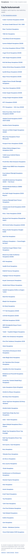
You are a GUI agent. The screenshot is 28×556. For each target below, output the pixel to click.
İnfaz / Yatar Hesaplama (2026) (12, 213)
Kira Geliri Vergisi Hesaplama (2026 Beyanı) (13, 194)
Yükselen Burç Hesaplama (10, 454)
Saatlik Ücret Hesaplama (10, 266)
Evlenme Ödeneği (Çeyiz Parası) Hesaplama (12, 201)
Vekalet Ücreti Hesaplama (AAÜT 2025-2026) (12, 119)
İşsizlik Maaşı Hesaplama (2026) (12, 72)
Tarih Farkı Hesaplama (9, 503)
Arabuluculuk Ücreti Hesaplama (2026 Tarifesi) (14, 208)
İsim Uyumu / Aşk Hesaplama (11, 444)
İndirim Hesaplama (8, 518)
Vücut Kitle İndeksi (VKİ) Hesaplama (13, 532)
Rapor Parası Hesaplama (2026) (12, 76)
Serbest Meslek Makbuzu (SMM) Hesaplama (12, 187)
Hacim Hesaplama (8, 489)
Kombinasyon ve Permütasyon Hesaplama (12, 474)
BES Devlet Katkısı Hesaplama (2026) (14, 225)
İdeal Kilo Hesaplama (9, 296)
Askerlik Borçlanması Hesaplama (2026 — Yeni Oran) (12, 181)
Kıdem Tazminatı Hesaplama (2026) (13, 19)
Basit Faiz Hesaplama (9, 236)
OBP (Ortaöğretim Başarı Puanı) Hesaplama (12, 326)
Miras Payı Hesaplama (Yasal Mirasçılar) (11, 138)
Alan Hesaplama (7, 484)
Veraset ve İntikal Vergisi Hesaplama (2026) (13, 131)
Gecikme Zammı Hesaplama (11, 125)
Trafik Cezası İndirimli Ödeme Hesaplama (11, 156)
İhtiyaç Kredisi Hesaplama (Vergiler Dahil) (13, 231)
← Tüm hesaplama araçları (9, 15)
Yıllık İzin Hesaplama (9, 34)
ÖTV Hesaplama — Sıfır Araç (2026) (13, 107)
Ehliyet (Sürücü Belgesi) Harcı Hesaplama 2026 (11, 149)
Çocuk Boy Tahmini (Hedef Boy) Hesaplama (12, 381)
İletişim (16, 552)
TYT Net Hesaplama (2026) (11, 311)
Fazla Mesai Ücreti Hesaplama (11, 38)
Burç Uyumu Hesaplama (10, 463)
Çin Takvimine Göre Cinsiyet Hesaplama (11, 363)
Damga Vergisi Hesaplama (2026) (13, 97)
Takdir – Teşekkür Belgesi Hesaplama (14, 332)
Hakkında (3, 552)
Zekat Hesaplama (8, 346)
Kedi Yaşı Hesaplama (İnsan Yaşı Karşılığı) (12, 439)
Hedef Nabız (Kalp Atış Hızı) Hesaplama (11, 414)
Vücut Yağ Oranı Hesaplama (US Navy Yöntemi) (14, 402)
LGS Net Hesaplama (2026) (11, 315)
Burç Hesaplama (7, 449)
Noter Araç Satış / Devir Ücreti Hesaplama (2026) (11, 113)
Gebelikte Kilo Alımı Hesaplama (12, 369)
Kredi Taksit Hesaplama (10, 494)
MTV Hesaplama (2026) (10, 102)
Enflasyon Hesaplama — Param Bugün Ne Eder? (14, 242)
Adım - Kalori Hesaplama (10, 419)
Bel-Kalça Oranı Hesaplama (11, 396)
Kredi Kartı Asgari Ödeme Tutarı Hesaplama (12, 249)
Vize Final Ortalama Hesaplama (12, 508)
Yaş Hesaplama (7, 499)
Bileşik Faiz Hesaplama (9, 301)
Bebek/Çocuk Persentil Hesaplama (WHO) (13, 375)
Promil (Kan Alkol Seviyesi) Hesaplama (14, 161)
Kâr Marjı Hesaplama (9, 306)
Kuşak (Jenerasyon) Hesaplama (12, 280)
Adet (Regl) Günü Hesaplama (11, 357)
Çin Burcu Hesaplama (9, 459)
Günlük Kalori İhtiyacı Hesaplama (12, 285)
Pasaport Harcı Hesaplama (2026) (13, 143)
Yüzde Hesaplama (8, 468)
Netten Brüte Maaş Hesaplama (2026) (14, 67)
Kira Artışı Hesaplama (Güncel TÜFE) (13, 48)
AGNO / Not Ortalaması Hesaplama (13, 336)
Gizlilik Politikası (10, 552)
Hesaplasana (5, 2)
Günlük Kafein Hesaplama (10, 408)
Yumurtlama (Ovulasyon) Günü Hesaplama (12, 352)
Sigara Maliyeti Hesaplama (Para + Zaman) (13, 425)
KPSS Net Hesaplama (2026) (11, 320)
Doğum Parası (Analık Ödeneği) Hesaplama (12, 82)
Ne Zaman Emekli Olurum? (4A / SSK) (14, 24)
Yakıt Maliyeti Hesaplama (10, 513)
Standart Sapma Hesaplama (11, 480)
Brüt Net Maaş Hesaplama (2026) (12, 62)
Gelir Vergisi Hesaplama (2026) (12, 57)
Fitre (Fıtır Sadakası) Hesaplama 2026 (14, 341)
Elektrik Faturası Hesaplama (11, 271)
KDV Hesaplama (7, 261)
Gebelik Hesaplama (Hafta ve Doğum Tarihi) (13, 291)
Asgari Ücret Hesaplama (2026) (12, 53)
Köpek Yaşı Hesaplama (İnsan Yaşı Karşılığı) (13, 432)
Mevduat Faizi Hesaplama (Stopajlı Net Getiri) (14, 219)
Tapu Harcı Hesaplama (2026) (11, 88)
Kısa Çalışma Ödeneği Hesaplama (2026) (12, 174)
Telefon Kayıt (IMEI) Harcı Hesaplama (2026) (14, 167)
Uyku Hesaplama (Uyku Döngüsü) (13, 387)
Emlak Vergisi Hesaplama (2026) (12, 93)
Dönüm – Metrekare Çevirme (11, 527)
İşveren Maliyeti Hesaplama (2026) (13, 43)
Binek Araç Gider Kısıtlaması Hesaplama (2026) (11, 255)
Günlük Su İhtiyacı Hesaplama (11, 392)
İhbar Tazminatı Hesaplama (11, 29)
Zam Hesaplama (7, 522)
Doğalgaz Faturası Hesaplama (11, 275)
